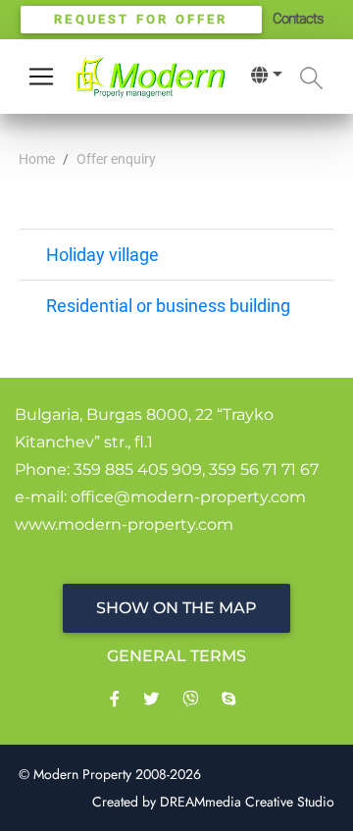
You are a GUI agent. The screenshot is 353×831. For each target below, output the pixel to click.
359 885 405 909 (138, 469)
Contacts (298, 18)
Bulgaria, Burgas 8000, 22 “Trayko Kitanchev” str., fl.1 (144, 428)
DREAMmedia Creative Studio (247, 801)
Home (37, 159)
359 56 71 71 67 (264, 469)
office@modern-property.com (188, 497)
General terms (176, 656)
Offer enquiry (116, 159)
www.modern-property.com (124, 524)
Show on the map (176, 607)
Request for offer (140, 19)
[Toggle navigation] (41, 76)
